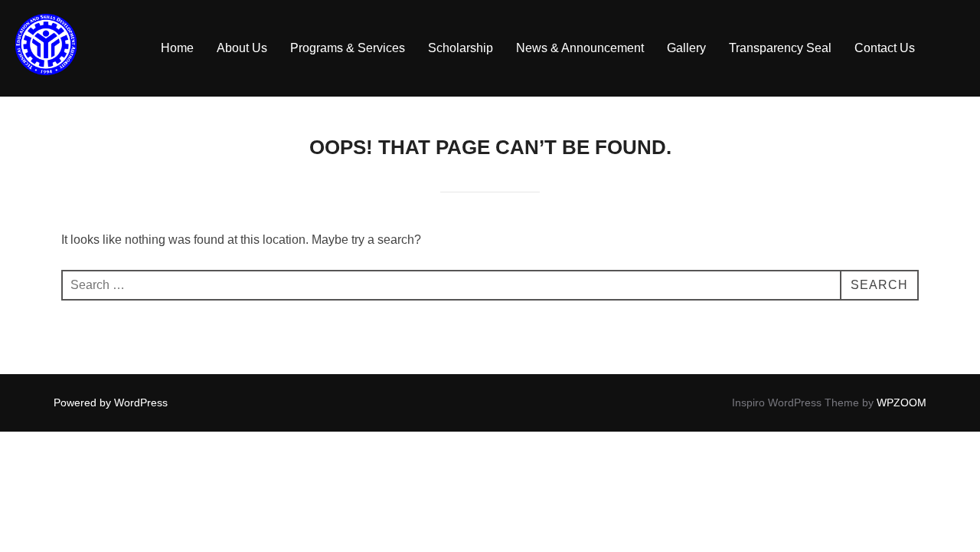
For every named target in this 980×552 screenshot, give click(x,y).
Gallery (686, 47)
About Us (242, 47)
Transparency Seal (780, 47)
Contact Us (884, 47)
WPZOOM (901, 402)
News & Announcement (580, 47)
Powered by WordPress (111, 402)
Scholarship (460, 47)
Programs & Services (347, 47)
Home (177, 47)
